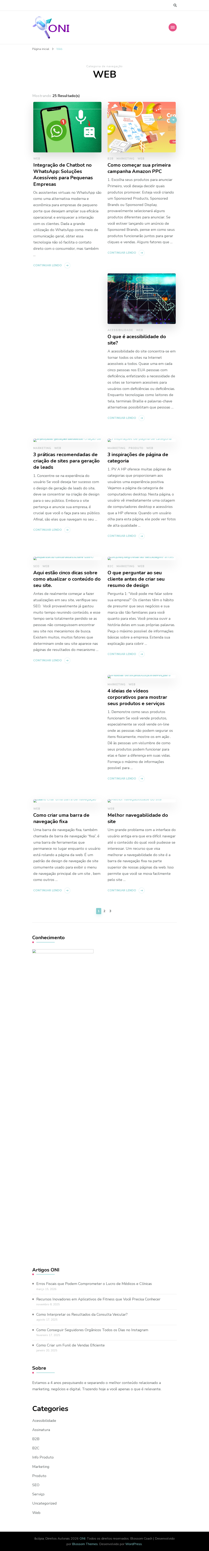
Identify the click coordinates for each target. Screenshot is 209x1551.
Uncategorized (44, 1503)
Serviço (38, 1494)
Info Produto (43, 1457)
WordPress (133, 1544)
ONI (82, 1538)
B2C (35, 1448)
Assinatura (41, 1429)
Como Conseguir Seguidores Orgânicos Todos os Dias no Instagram (92, 1330)
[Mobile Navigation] (173, 27)
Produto (39, 1475)
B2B (35, 1439)
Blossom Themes (85, 1544)
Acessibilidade (44, 1420)
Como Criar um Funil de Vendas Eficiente (70, 1345)
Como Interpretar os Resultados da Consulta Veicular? (82, 1314)
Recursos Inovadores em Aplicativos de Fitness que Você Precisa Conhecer (98, 1299)
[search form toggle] (175, 5)
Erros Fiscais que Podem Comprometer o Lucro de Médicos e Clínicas (94, 1283)
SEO (35, 1485)
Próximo (158, 120)
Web (36, 1512)
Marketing (40, 1466)
